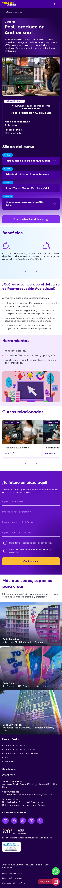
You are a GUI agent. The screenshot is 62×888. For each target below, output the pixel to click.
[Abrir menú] (58, 4)
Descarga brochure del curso (28, 219)
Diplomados (8, 762)
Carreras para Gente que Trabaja (20, 754)
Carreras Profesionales (14, 746)
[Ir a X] (40, 820)
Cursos (6, 758)
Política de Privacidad (12, 873)
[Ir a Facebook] (5, 820)
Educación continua (14, 12)
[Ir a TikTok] (31, 820)
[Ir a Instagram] (14, 820)
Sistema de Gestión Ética (14, 883)
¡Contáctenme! (31, 561)
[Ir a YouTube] (23, 820)
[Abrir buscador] (53, 4)
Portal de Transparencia (13, 878)
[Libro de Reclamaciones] (31, 847)
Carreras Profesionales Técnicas (19, 750)
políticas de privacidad (40, 543)
